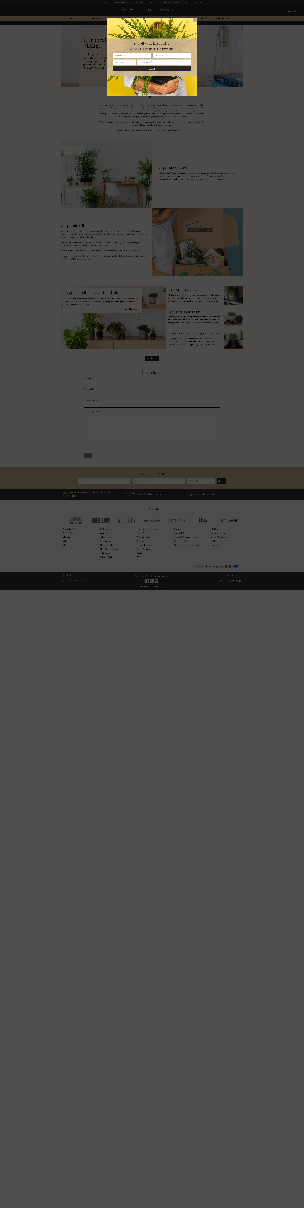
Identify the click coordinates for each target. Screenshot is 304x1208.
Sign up (152, 69)
